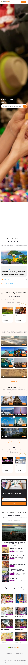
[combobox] (14, 106)
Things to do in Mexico (9, 656)
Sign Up (13, 503)
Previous (21, 304)
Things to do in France (20, 656)
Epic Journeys (8, 283)
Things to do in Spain (8, 660)
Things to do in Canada (19, 653)
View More (13, 381)
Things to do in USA (9, 653)
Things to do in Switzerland (21, 658)
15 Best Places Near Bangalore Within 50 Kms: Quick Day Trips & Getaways (17, 571)
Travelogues (8, 269)
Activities (7, 279)
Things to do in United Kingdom (20, 660)
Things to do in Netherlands (8, 658)
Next (24, 304)
